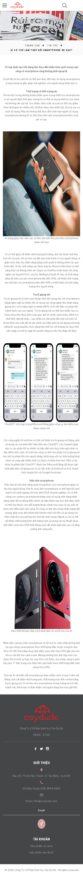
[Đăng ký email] (41, 824)
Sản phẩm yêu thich (41, 852)
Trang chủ (32, 45)
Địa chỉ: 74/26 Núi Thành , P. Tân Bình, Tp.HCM (41, 775)
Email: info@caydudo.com (42, 801)
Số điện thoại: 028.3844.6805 (41, 788)
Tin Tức (52, 45)
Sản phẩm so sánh (41, 846)
